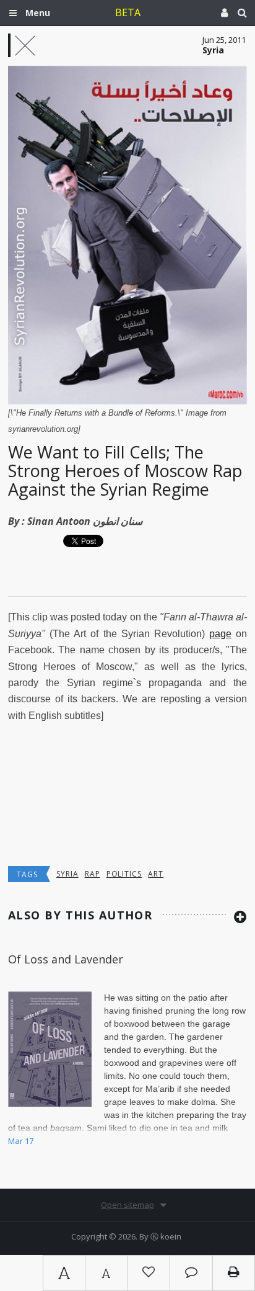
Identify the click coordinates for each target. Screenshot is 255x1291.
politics (124, 874)
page (220, 633)
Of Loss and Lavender (65, 959)
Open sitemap (127, 1204)
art (155, 874)
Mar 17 (20, 1140)
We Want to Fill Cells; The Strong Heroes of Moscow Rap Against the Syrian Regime (125, 470)
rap (92, 874)
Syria (67, 874)
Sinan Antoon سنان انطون (84, 521)
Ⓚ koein (165, 1236)
